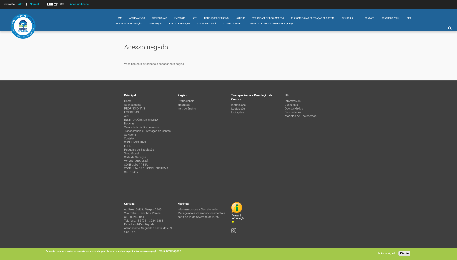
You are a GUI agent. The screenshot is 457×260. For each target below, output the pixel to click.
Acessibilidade (79, 4)
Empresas (184, 104)
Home (119, 18)
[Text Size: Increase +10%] (48, 4)
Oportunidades (294, 108)
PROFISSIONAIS (159, 18)
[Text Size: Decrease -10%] (51, 4)
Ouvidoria (347, 18)
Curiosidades (293, 112)
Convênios (291, 104)
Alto (20, 4)
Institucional (238, 105)
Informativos (293, 101)
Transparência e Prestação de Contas (312, 18)
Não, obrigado (387, 253)
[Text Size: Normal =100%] (55, 4)
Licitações (237, 112)
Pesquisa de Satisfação (129, 23)
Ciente (404, 253)
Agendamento (137, 18)
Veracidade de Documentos (268, 18)
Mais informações (170, 251)
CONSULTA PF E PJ (233, 23)
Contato (369, 18)
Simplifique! (155, 23)
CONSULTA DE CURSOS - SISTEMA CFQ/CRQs (271, 23)
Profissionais (186, 101)
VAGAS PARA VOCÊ (206, 23)
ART (194, 18)
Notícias (240, 18)
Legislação (238, 108)
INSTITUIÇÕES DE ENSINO (216, 18)
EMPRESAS (179, 18)
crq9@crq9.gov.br (144, 224)
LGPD (408, 18)
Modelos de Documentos (301, 116)
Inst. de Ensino (187, 108)
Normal (34, 4)
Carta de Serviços (179, 23)
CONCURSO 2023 (390, 18)
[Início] (23, 16)
